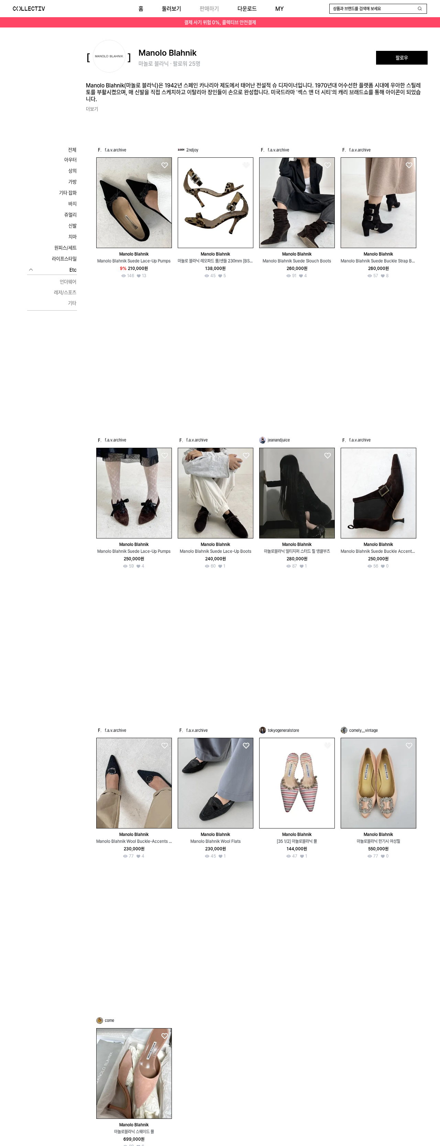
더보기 (92, 109)
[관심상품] (164, 165)
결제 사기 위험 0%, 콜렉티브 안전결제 (220, 22)
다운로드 (247, 8)
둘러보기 (171, 8)
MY (279, 8)
